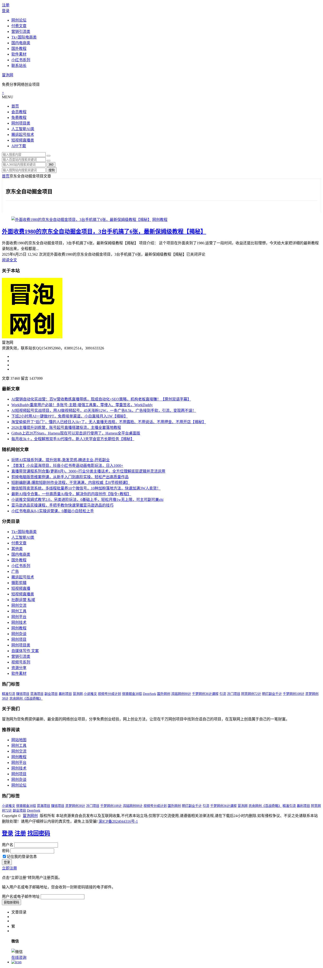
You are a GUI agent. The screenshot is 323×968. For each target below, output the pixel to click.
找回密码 (38, 833)
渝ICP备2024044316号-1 (118, 821)
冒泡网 (7, 75)
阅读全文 (9, 260)
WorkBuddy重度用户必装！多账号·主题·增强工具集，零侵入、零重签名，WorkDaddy (82, 405)
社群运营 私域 (23, 600)
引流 (222, 694)
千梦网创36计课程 (205, 694)
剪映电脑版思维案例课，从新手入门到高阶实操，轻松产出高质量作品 (70, 477)
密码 (5, 851)
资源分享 (18, 668)
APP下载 (18, 146)
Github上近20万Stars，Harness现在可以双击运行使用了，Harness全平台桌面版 (75, 433)
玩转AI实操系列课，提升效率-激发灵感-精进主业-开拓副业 (60, 460)
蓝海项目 (37, 694)
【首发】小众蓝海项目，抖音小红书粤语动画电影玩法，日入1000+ (67, 466)
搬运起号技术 (22, 135)
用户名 (7, 845)
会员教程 (18, 112)
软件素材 (18, 54)
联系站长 (18, 66)
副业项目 (51, 694)
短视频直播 (20, 588)
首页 (15, 106)
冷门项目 (233, 694)
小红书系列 (20, 60)
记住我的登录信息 (22, 857)
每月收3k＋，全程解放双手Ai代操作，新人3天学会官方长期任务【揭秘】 (72, 439)
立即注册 (9, 868)
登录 (5, 11)
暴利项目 (65, 694)
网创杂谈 (18, 634)
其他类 (17, 549)
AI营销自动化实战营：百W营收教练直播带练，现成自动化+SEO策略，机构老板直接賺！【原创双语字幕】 (101, 399)
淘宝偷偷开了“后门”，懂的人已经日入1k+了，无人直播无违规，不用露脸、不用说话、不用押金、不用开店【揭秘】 (108, 422)
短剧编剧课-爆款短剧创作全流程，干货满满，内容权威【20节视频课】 (70, 483)
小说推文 (90, 694)
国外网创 (163, 694)
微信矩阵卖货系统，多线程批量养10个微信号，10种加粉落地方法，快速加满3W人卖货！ (86, 488)
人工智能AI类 (22, 129)
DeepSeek (149, 694)
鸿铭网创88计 (181, 694)
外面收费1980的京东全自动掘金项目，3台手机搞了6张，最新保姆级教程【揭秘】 (104, 231)
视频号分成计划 (109, 694)
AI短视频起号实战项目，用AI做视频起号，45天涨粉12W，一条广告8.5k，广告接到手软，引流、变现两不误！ (103, 411)
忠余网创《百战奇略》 (26, 698)
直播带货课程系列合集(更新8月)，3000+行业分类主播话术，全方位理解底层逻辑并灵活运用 (88, 471)
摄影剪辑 (18, 583)
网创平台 (18, 617)
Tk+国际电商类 (24, 37)
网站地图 (18, 740)
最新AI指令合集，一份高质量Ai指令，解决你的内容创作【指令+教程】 (71, 494)
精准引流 (8, 694)
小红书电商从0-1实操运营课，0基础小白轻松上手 (52, 511)
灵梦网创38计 (75, 806)
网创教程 (159, 220)
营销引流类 (20, 32)
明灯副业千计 (272, 694)
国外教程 (18, 49)
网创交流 (18, 605)
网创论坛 (18, 20)
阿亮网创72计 (251, 694)
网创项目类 (20, 123)
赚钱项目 (22, 694)
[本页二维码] (16, 962)
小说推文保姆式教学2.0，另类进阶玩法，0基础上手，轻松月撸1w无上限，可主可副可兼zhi (87, 500)
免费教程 (18, 118)
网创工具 (18, 611)
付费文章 (18, 26)
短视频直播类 (22, 140)
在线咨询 (18, 957)
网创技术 (18, 622)
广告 (15, 571)
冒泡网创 (30, 816)
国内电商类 (20, 43)
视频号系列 (20, 662)
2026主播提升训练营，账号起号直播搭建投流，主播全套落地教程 (66, 428)
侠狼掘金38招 (132, 694)
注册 (5, 5)
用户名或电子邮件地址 (21, 897)
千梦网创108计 (293, 694)
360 (50, 164)
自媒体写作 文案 (25, 651)
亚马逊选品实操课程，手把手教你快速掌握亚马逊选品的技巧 (62, 505)
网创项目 (18, 639)
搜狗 (51, 170)
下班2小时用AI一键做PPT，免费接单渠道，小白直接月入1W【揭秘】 (69, 416)
